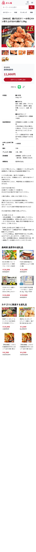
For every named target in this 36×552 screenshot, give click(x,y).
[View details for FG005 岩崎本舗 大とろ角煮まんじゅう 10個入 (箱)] (27, 255)
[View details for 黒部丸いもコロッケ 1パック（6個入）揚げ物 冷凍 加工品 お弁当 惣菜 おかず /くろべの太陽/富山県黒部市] (27, 312)
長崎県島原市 (8, 69)
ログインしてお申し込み (18, 80)
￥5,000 (23, 326)
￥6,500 (5, 352)
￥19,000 (6, 326)
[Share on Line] (19, 86)
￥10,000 (6, 269)
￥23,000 (23, 269)
